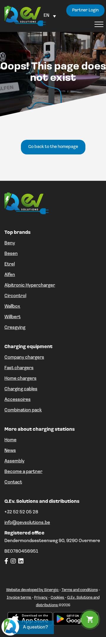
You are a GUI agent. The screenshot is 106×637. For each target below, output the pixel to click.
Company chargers (24, 357)
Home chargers (20, 378)
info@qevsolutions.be (27, 522)
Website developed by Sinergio (32, 590)
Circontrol (15, 296)
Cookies (58, 597)
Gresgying (14, 327)
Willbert (12, 317)
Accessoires (17, 399)
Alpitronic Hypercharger (29, 285)
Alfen (9, 274)
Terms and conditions (80, 590)
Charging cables (20, 389)
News (10, 450)
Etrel (9, 264)
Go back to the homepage (53, 147)
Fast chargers (19, 368)
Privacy (41, 597)
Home (10, 440)
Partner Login (85, 10)
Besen (11, 253)
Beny (9, 243)
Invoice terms (19, 597)
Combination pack (23, 410)
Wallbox (12, 306)
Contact (13, 482)
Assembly (14, 461)
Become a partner (23, 471)
